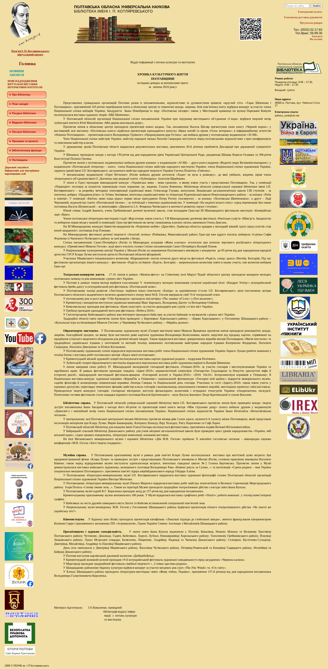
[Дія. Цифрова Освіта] (299, 250)
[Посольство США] (298, 438)
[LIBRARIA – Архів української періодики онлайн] (299, 381)
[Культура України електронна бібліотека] (299, 355)
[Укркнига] (299, 334)
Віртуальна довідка (311, 22)
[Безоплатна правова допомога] (20, 642)
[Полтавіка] (14, 608)
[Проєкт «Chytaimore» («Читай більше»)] (299, 367)
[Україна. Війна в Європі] (299, 135)
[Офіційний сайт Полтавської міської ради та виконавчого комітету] (299, 206)
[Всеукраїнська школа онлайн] (299, 274)
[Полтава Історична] (22, 616)
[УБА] (298, 318)
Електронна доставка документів (303, 17)
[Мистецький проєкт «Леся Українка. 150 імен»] (299, 293)
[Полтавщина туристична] (298, 236)
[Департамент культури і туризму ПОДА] (298, 186)
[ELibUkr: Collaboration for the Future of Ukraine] (299, 393)
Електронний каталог (310, 11)
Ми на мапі (316, 39)
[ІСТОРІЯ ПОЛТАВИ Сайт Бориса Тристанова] (20, 654)
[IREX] (299, 413)
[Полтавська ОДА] (299, 164)
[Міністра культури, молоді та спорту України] (299, 144)
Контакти (317, 36)
